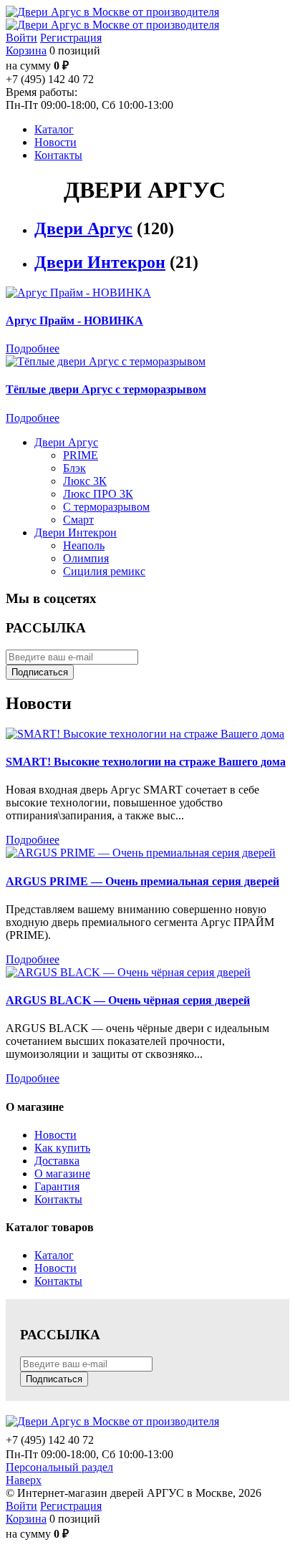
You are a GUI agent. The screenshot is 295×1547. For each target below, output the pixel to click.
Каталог (54, 1255)
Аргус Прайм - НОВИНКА (74, 320)
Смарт (78, 520)
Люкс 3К (85, 481)
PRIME (80, 455)
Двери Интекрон (99, 262)
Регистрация (71, 38)
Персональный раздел (59, 1467)
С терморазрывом (106, 507)
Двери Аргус (83, 228)
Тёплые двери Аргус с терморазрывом (106, 389)
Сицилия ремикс (104, 571)
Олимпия (86, 558)
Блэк (74, 468)
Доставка (56, 1161)
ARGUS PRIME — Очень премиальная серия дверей (142, 881)
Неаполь (84, 545)
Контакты (58, 1199)
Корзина (26, 50)
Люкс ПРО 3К (98, 494)
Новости (55, 1135)
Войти (21, 38)
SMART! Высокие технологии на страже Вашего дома (146, 762)
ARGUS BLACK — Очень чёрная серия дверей (128, 1000)
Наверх (24, 1480)
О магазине (62, 1173)
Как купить (62, 1148)
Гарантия (56, 1186)
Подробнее (32, 348)
